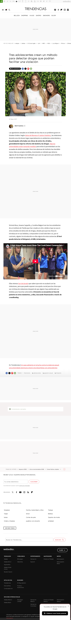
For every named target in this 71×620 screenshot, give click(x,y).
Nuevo (6, 10)
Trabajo (50, 510)
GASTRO (38, 15)
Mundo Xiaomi (8, 572)
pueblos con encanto (33, 521)
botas (6, 517)
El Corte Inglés (31, 43)
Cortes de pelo (31, 517)
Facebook (58, 10)
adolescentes (37, 373)
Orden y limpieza (9, 521)
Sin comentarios (16, 68)
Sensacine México (33, 600)
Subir (61, 550)
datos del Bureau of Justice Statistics (38, 135)
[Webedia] (8, 549)
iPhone (63, 43)
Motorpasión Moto (60, 562)
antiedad (51, 521)
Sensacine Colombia (33, 605)
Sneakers (7, 510)
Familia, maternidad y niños (35, 510)
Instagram (65, 10)
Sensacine (33, 559)
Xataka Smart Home (7, 568)
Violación (58, 373)
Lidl (39, 43)
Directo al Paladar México (49, 600)
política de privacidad (24, 485)
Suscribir (33, 481)
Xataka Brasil (7, 602)
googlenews (68, 10)
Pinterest (55, 10)
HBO (43, 43)
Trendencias (7, 583)
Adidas (23, 43)
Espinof (32, 562)
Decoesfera (7, 585)
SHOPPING (24, 15)
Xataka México (8, 599)
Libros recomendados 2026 (36, 469)
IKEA (48, 43)
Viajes (6, 514)
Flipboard (61, 10)
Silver (28, 514)
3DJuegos (20, 559)
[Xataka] (1, 1)
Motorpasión (60, 559)
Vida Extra (20, 562)
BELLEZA (17, 15)
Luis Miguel (55, 43)
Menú (3, 10)
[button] (20, 126)
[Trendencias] (35, 9)
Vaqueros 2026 (23, 469)
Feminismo (27, 373)
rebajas (17, 43)
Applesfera (7, 564)
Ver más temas (10, 528)
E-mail (31, 69)
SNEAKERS (46, 15)
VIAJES (32, 15)
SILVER (53, 15)
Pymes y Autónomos (20, 586)
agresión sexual (48, 373)
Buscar (9, 10)
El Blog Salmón (21, 583)
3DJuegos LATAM (20, 600)
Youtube (20, 492)
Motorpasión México (60, 600)
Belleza (50, 514)
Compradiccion (8, 588)
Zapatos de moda (54, 517)
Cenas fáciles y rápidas (53, 469)
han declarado (23, 283)
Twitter (25, 69)
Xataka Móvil (7, 562)
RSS (28, 492)
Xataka (6, 559)
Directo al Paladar (49, 559)
